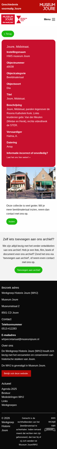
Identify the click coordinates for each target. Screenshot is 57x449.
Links (5, 401)
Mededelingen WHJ (13, 397)
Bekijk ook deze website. (16, 373)
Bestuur (6, 393)
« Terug (8, 34)
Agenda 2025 (9, 389)
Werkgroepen (9, 405)
